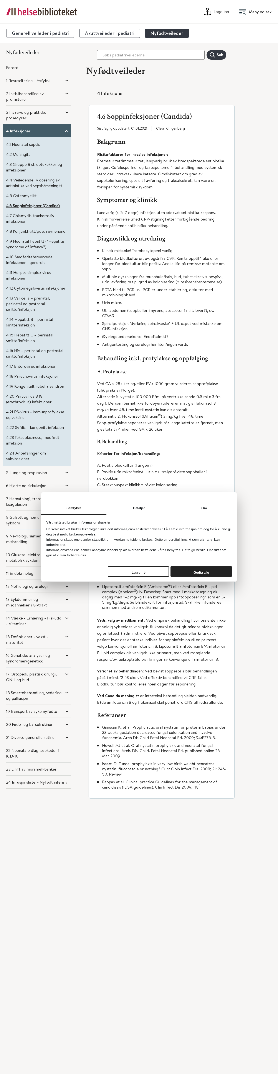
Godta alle (201, 572)
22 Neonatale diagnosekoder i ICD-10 (32, 753)
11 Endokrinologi (20, 573)
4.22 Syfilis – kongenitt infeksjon (35, 427)
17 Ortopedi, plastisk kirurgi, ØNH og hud (31, 676)
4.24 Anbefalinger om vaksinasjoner (26, 455)
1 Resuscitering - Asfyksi (28, 80)
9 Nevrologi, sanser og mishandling (26, 538)
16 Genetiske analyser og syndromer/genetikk (28, 658)
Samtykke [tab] (73, 508)
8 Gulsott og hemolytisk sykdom (27, 519)
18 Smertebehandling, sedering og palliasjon (34, 695)
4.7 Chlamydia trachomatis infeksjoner (30, 218)
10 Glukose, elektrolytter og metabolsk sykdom (31, 557)
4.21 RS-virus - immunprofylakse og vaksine (35, 414)
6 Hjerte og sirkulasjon (26, 485)
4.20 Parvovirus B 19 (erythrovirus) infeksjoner (29, 398)
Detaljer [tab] (139, 508)
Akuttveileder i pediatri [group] (109, 33)
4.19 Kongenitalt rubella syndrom (35, 386)
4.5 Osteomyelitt (21, 195)
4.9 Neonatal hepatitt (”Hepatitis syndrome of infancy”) (35, 243)
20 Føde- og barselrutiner (29, 724)
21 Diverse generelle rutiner (31, 737)
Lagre (136, 572)
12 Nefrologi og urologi (27, 586)
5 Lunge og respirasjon (26, 472)
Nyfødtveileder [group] (167, 33)
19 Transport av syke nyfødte (31, 711)
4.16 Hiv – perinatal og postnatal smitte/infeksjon (34, 353)
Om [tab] (204, 508)
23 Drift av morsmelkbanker (31, 769)
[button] (161, 113)
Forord (12, 67)
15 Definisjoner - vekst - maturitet (27, 639)
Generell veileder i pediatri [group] (40, 33)
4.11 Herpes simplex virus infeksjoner (28, 275)
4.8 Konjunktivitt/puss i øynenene (35, 231)
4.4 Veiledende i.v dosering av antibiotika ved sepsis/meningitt (34, 182)
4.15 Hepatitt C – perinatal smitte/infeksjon (29, 337)
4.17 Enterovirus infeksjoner (31, 366)
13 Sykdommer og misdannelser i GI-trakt (26, 602)
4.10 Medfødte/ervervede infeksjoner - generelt (29, 259)
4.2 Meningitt (18, 154)
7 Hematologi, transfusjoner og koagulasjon (34, 501)
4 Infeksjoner (18, 131)
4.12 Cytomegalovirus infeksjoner (36, 288)
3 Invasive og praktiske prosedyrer (26, 114)
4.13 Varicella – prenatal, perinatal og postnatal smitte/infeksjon (28, 303)
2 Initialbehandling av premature (25, 96)
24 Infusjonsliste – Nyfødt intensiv (36, 782)
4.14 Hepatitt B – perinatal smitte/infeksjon (29, 322)
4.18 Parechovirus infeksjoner (32, 376)
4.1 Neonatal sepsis (23, 144)
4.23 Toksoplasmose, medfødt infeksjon (32, 440)
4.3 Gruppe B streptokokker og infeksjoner (34, 167)
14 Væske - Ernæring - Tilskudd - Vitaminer (33, 620)
